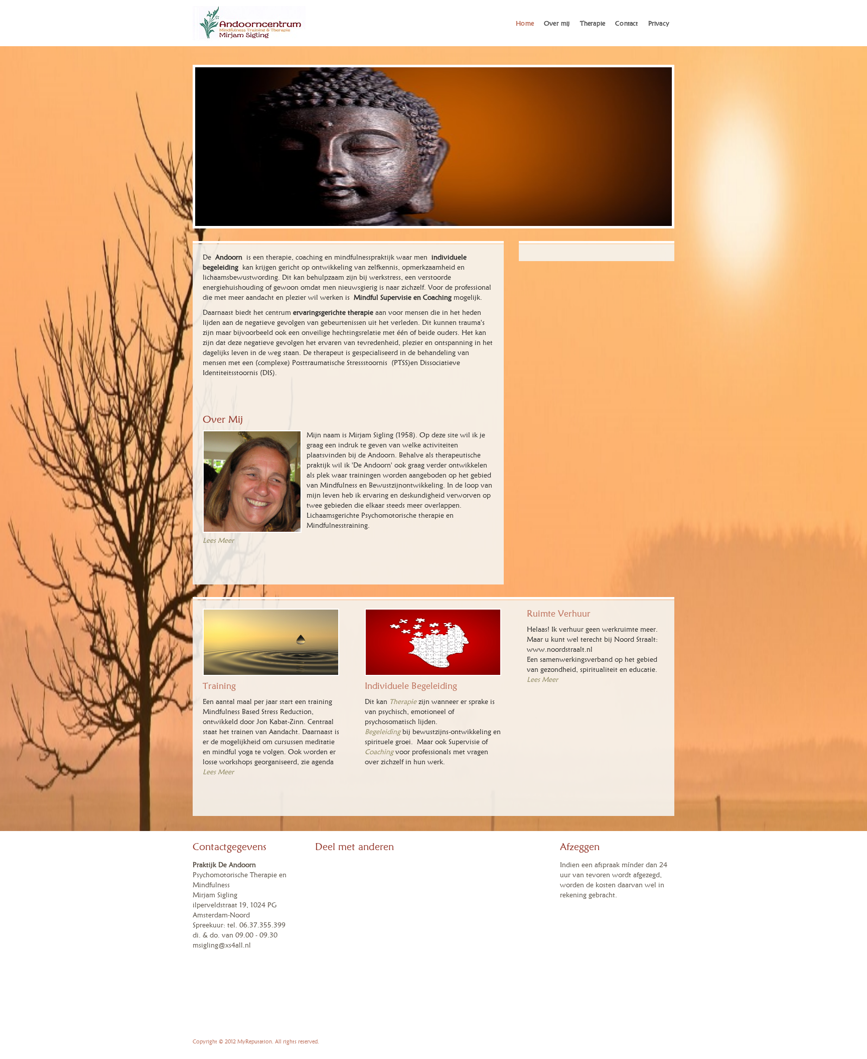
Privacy (658, 23)
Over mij (557, 23)
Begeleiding (382, 732)
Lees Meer (542, 679)
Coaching (379, 752)
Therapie (593, 23)
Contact (626, 23)
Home (525, 23)
